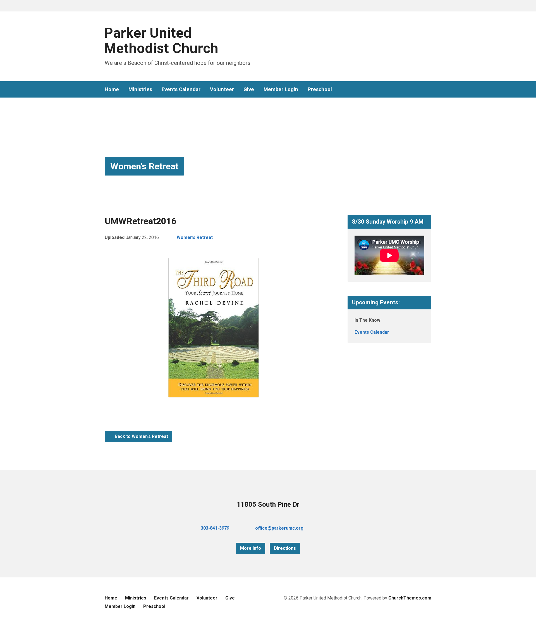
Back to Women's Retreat (141, 436)
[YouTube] (420, 89)
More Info (250, 548)
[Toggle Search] (107, 6)
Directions (285, 548)
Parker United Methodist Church (161, 40)
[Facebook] (411, 89)
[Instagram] (429, 89)
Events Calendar (181, 89)
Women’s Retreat (195, 237)
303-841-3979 (215, 528)
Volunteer (222, 89)
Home (112, 89)
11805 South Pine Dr (268, 504)
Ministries (140, 89)
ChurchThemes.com (409, 598)
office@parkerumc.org (279, 528)
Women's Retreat (144, 166)
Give (248, 89)
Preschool (320, 89)
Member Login (281, 89)
